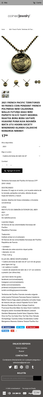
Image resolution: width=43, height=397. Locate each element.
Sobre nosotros (21, 348)
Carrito (38, 2)
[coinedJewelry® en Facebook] (15, 367)
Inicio (3, 29)
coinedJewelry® (15, 388)
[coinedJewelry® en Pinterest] (21, 367)
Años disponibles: (7, 143)
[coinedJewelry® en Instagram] (27, 367)
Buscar (21, 351)
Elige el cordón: (7, 152)
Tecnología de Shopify (29, 388)
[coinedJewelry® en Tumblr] (32, 367)
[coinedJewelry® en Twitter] (10, 367)
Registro (37, 378)
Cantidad (5, 161)
